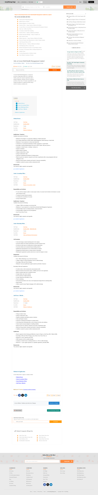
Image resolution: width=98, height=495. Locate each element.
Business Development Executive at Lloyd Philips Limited (30, 47)
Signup (85, 1)
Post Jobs (31, 2)
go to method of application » (19, 168)
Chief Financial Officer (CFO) (25, 42)
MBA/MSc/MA (33, 228)
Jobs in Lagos (62, 470)
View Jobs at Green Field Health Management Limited (34, 63)
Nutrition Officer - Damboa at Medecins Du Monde (29, 32)
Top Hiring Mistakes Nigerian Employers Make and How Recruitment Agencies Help (75, 71)
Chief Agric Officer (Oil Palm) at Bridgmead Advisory (76, 38)
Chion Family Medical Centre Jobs (25, 437)
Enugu (24, 128)
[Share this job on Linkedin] (25, 395)
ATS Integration (29, 479)
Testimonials (45, 477)
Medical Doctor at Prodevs (24, 21)
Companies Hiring (12, 485)
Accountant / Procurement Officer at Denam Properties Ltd (30, 49)
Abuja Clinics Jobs (22, 435)
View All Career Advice (76, 87)
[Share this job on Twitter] (22, 395)
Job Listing (11, 470)
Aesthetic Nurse (22, 51)
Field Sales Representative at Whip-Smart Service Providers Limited (77, 28)
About (31, 491)
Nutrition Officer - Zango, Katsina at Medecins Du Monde (30, 25)
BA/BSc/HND (26, 124)
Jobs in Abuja (62, 473)
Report (59, 395)
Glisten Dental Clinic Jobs (44, 438)
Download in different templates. (29, 389)
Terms (45, 491)
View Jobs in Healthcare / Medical (19, 63)
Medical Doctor (21, 103)
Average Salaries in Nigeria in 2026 (74, 51)
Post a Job (28, 470)
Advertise (45, 481)
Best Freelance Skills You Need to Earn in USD (75, 80)
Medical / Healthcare (27, 130)
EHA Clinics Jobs (42, 437)
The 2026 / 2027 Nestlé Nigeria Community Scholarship (75, 63)
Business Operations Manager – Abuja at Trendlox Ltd (29, 34)
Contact (34, 491)
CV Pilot (10, 473)
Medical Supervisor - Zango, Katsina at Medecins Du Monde (30, 38)
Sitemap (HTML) (46, 475)
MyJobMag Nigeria (80, 475)
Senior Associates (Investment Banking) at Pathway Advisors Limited (75, 43)
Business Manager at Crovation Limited (26, 23)
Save (54, 66)
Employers (91, 1)
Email (59, 66)
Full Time (25, 122)
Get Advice (23, 2)
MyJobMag (66, 491)
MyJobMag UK (80, 479)
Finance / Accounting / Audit (29, 184)
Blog (10, 479)
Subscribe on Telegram (54, 403)
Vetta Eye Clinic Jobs (43, 440)
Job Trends (11, 483)
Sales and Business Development (30, 234)
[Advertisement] (49, 83)
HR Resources (28, 481)
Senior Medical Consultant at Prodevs (26, 55)
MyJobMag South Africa (81, 477)
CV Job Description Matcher (14, 475)
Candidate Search (29, 477)
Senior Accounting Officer (23, 105)
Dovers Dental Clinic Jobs (44, 435)
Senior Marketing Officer (23, 107)
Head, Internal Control (23, 36)
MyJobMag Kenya (80, 473)
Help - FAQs (45, 479)
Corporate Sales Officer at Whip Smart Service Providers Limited (76, 31)
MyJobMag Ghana (80, 470)
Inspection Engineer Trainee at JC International (76, 19)
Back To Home (18, 410)
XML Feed (45, 473)
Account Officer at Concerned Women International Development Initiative (33, 27)
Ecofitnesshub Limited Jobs (24, 440)
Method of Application (20, 112)
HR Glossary (28, 483)
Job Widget (45, 470)
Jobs (19, 2)
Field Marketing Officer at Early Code (26, 45)
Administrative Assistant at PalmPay (74, 40)
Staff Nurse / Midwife (22, 109)
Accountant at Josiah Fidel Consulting (26, 30)
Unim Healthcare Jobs (23, 438)
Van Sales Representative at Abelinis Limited (27, 53)
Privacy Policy (39, 491)
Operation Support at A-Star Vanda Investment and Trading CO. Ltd (76, 25)
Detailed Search (24, 9)
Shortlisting (28, 475)
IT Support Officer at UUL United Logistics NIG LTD (76, 17)
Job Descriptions (29, 485)
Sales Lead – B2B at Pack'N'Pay (25, 28)
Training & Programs (13, 477)
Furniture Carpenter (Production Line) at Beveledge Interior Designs (75, 35)
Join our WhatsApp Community (53, 410)
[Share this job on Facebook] (19, 395)
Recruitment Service (30, 473)
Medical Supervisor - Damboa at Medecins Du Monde (29, 43)
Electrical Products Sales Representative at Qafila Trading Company (32, 40)
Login (80, 1)
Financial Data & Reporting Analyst (26, 19)
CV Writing (11, 481)
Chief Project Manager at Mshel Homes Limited (76, 21)
